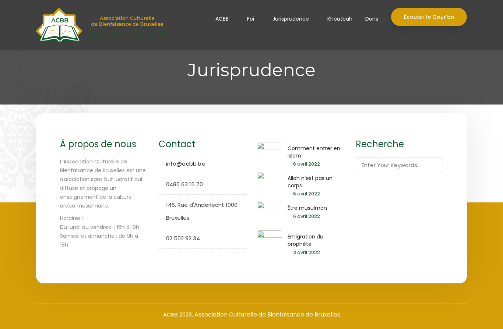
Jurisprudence (290, 18)
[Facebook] (164, 258)
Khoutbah (339, 18)
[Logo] (97, 25)
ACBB (222, 18)
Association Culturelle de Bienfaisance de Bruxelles (267, 314)
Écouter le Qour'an (429, 17)
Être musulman (307, 208)
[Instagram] (176, 258)
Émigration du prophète (305, 240)
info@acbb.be (185, 163)
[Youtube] (187, 258)
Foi (250, 18)
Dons (371, 18)
